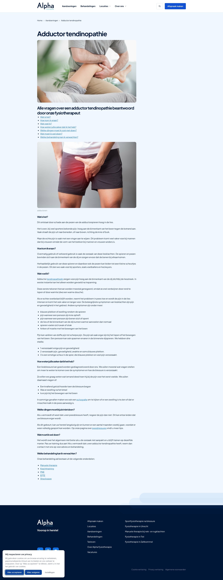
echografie (82, 399)
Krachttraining (47, 468)
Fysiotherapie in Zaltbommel (139, 541)
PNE (42, 472)
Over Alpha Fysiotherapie (99, 547)
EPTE (42, 475)
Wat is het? (45, 117)
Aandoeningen (69, 6)
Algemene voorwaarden (175, 569)
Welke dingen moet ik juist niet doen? (58, 130)
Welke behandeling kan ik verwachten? (59, 137)
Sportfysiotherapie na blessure (140, 521)
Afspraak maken (175, 6)
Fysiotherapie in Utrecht (136, 526)
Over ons (119, 6)
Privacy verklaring (155, 569)
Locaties (103, 6)
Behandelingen (88, 6)
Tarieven (91, 541)
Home (39, 20)
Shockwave (46, 478)
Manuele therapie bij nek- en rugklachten (145, 531)
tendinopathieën (55, 279)
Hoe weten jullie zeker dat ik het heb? (58, 127)
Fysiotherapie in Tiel (134, 536)
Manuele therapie (48, 465)
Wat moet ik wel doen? (51, 133)
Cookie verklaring (138, 569)
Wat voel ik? (46, 123)
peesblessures (99, 428)
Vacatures (92, 552)
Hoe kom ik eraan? (49, 120)
